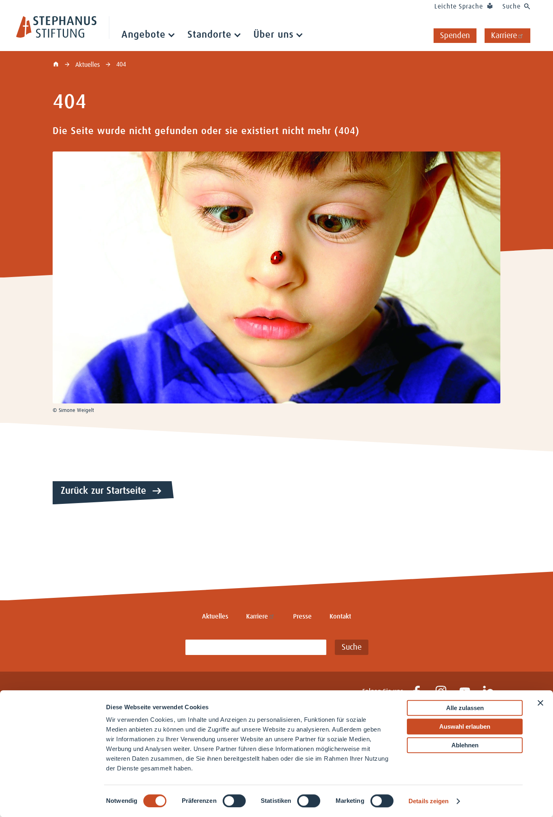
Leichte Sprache (458, 6)
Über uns (273, 35)
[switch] (234, 800)
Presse (302, 616)
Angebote (143, 35)
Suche (511, 6)
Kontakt (340, 616)
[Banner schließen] (540, 703)
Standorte (209, 35)
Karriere (504, 36)
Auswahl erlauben (464, 726)
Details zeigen (428, 801)
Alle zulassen (465, 707)
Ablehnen (465, 745)
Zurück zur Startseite (103, 491)
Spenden (455, 36)
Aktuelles (88, 65)
